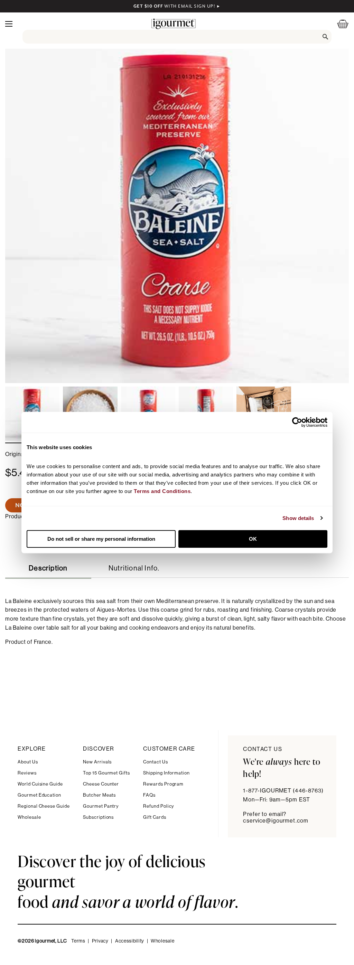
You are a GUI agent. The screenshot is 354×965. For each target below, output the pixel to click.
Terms (78, 941)
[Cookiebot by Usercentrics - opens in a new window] (297, 422)
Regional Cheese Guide (44, 806)
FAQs (149, 795)
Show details (298, 518)
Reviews (27, 773)
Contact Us (155, 762)
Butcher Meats (99, 795)
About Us (28, 762)
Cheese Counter (101, 784)
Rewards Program (163, 784)
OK (253, 539)
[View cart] (338, 24)
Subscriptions (98, 817)
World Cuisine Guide (40, 784)
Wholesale (29, 817)
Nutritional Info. (134, 568)
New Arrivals (97, 762)
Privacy (100, 941)
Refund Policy (158, 806)
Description (48, 568)
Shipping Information (166, 773)
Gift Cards (154, 817)
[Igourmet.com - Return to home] (173, 24)
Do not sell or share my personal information (101, 539)
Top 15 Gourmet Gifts (106, 773)
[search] (177, 37)
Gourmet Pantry (101, 806)
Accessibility (129, 941)
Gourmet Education (39, 795)
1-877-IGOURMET (283, 791)
